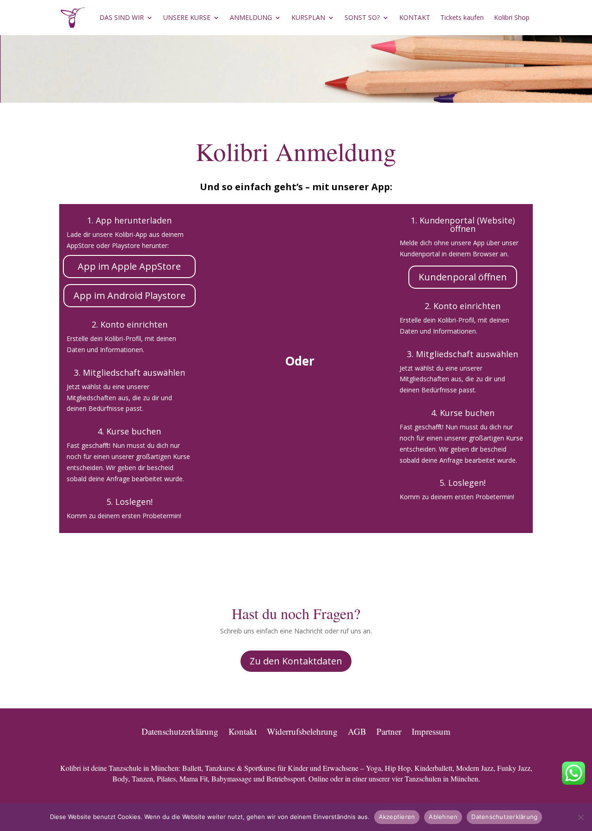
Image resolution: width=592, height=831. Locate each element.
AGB (357, 730)
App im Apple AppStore (129, 266)
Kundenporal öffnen (463, 277)
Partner (388, 730)
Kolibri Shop (512, 17)
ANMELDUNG (251, 17)
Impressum (431, 730)
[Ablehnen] (580, 817)
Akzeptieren (397, 816)
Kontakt (242, 730)
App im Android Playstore (129, 295)
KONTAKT (414, 17)
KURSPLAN (308, 17)
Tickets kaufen (462, 17)
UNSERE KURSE (186, 17)
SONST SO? (362, 17)
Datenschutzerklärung (180, 730)
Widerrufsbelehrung (302, 730)
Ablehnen (443, 816)
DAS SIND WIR (121, 17)
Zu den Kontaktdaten (296, 661)
